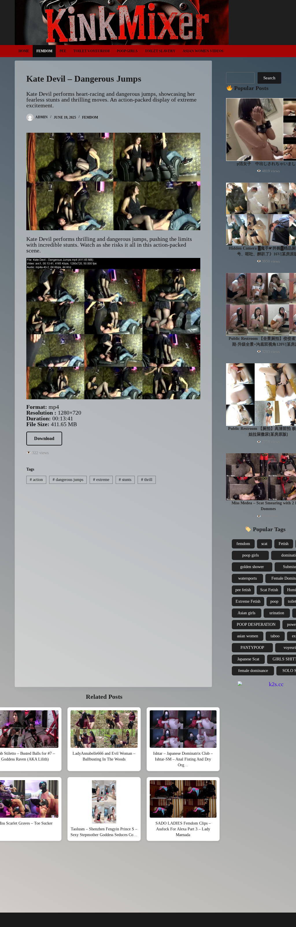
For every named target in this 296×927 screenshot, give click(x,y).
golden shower (252, 567)
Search (269, 78)
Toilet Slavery (160, 51)
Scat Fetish (269, 590)
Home (23, 51)
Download (44, 438)
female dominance (253, 670)
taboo (275, 636)
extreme (101, 479)
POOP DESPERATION (256, 624)
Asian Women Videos (203, 51)
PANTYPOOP (252, 647)
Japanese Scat (248, 659)
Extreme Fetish (248, 601)
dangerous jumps (68, 479)
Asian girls (246, 613)
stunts (125, 479)
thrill (146, 479)
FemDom (44, 51)
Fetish (283, 544)
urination (276, 613)
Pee (63, 51)
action (36, 479)
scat (264, 544)
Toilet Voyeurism (91, 51)
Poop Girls (127, 51)
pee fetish (243, 590)
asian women (247, 636)
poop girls (250, 555)
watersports (247, 578)
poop (274, 601)
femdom (243, 544)
